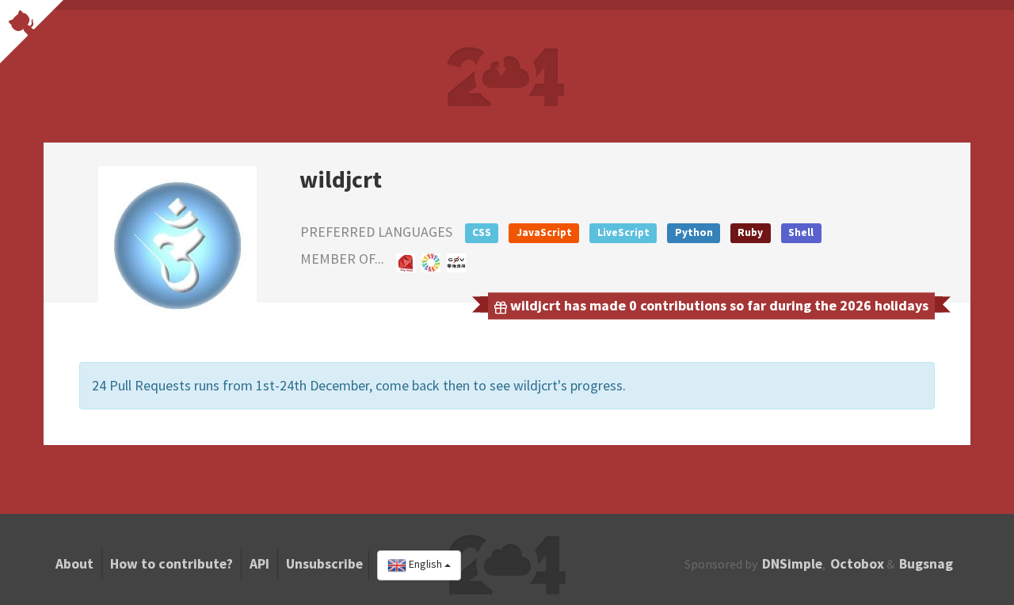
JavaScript (544, 232)
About (74, 564)
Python (694, 232)
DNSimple (792, 564)
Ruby (750, 232)
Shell (801, 232)
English (425, 564)
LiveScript (623, 232)
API (259, 564)
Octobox (857, 564)
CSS (481, 232)
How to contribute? (171, 564)
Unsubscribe (324, 564)
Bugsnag (926, 564)
